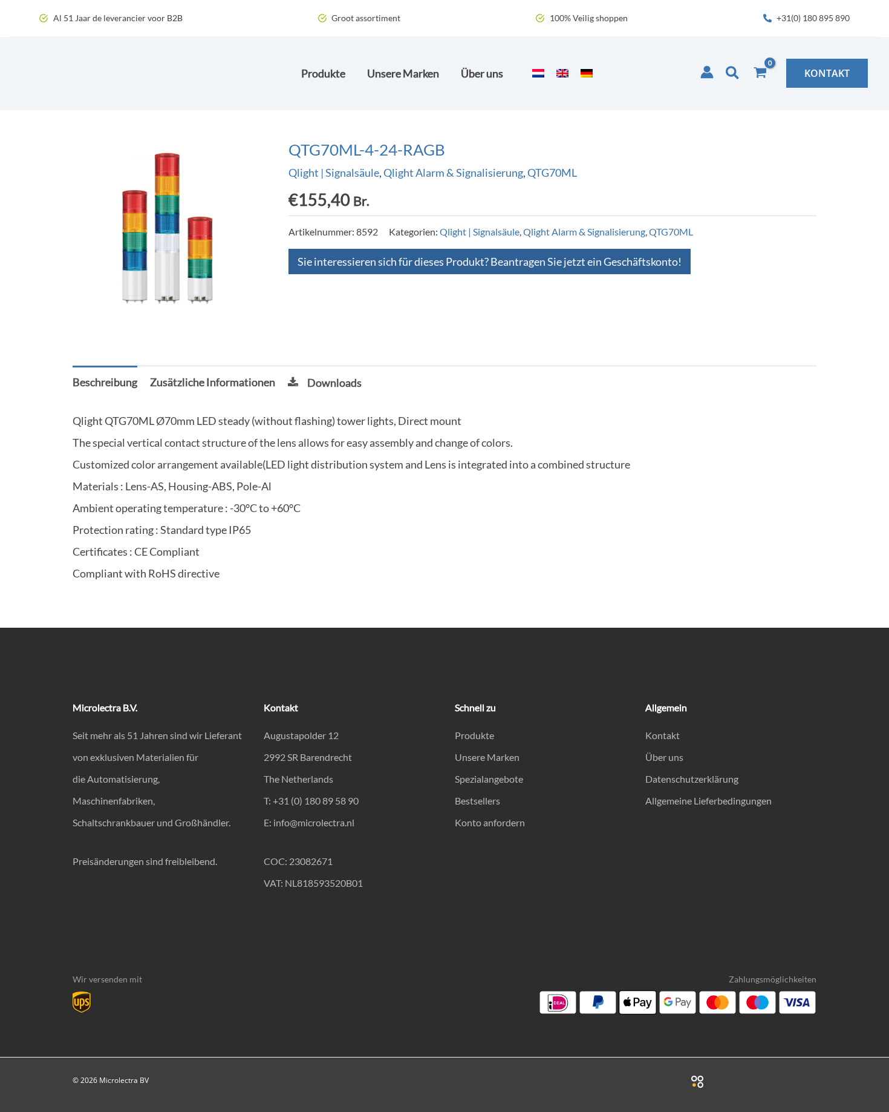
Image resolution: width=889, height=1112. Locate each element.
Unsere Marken (487, 757)
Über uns (664, 757)
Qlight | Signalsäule (333, 172)
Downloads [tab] (334, 382)
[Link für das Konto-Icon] (707, 72)
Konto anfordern (490, 822)
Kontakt (662, 735)
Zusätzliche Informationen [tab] (212, 382)
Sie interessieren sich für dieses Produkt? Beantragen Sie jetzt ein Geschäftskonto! (490, 261)
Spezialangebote (489, 779)
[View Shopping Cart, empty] (760, 73)
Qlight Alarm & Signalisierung (453, 172)
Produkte (474, 735)
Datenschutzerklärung (691, 779)
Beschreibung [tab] (105, 382)
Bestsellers (477, 800)
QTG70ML (552, 172)
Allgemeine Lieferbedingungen (708, 800)
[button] (733, 73)
